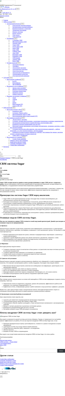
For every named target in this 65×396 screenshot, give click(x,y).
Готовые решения (12, 63)
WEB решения (7, 107)
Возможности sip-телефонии (15, 86)
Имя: (3, 385)
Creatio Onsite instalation (6, 365)
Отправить (3, 395)
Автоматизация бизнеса (14, 24)
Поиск (2, 348)
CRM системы (7, 22)
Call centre (6, 77)
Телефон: (4, 389)
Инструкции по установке (14, 137)
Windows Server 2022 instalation (19, 140)
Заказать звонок (4, 15)
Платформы (10, 38)
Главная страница (5, 158)
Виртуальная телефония (14, 79)
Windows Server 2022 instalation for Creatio (12, 363)
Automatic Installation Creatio (18, 143)
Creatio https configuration (17, 145)
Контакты (6, 146)
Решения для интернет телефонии (16, 96)
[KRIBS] (7, 3)
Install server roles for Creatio (18, 142)
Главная (5, 20)
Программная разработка (14, 118)
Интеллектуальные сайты (14, 109)
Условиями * (50, 392)
